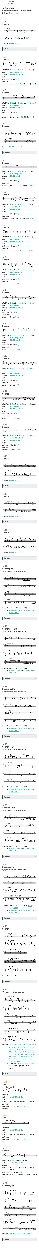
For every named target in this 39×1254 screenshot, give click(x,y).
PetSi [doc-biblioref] (29, 70)
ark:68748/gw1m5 (16, 174)
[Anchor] (12, 24)
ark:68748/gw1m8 (16, 272)
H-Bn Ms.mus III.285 (15, 552)
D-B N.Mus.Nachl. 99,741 (25, 1049)
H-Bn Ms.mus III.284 (15, 516)
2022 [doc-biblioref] (19, 1172)
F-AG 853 (26, 610)
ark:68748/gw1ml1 (16, 1097)
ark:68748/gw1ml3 (16, 1163)
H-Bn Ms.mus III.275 (16, 209)
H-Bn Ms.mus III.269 (15, 43)
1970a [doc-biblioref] (33, 84)
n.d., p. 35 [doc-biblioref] (26, 1106)
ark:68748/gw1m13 (16, 438)
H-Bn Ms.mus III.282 (16, 440)
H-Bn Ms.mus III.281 (16, 409)
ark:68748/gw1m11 (16, 373)
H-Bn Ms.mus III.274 (16, 176)
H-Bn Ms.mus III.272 (15, 147)
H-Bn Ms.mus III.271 (16, 108)
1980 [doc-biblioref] (17, 284)
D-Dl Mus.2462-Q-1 (15, 610)
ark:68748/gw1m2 (16, 72)
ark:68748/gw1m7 (16, 239)
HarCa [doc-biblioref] (20, 70)
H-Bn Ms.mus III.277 (16, 274)
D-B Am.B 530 (25, 1234)
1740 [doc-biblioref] (26, 1174)
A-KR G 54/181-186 (27, 1063)
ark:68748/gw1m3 (16, 105)
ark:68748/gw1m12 (16, 406)
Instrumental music (13, 1)
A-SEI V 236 (13, 1045)
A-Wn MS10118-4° (24, 1045)
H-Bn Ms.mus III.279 (16, 340)
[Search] (33, 2)
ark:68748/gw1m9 (16, 305)
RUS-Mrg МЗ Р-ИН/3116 (23, 1054)
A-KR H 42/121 (14, 1234)
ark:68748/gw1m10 (16, 338)
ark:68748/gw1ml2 (16, 1130)
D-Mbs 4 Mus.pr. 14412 (16, 1052)
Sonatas (11, 3)
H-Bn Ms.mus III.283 (15, 480)
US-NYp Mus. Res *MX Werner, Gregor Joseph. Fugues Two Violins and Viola (21, 1059)
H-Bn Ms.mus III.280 (16, 375)
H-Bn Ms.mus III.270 (16, 74)
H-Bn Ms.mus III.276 (16, 241)
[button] (4, 2)
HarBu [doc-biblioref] (12, 70)
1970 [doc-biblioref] (21, 84)
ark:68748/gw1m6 (16, 207)
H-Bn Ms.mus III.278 (16, 308)
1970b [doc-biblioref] (32, 219)
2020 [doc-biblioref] (16, 79)
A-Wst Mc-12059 (24, 1047)
